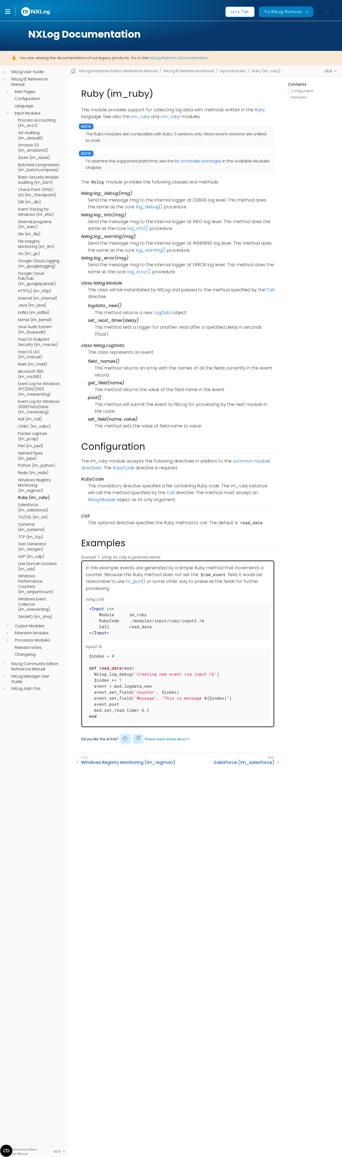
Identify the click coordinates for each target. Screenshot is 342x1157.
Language (24, 106)
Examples (298, 97)
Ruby (260, 110)
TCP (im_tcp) (30, 537)
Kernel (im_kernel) (35, 319)
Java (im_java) (32, 305)
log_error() (139, 272)
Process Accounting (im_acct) (37, 123)
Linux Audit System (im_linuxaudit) (35, 330)
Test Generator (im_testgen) (32, 547)
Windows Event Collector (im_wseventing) (34, 604)
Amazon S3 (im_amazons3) (33, 148)
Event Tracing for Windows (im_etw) (36, 212)
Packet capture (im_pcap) (32, 436)
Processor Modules (32, 640)
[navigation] (4, 72)
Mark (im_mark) (32, 364)
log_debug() (149, 207)
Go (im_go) (29, 253)
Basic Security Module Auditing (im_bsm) (38, 180)
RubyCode (123, 468)
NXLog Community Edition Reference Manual (34, 666)
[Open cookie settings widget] (6, 1151)
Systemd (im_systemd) (31, 527)
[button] (13, 12)
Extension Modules (32, 633)
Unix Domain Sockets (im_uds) (37, 566)
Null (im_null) (30, 419)
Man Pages (25, 91)
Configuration (27, 99)
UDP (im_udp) (31, 556)
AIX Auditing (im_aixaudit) (30, 135)
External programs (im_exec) (35, 224)
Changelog (25, 654)
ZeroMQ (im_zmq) (35, 616)
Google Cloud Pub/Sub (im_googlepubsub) (37, 279)
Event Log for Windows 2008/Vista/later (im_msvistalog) (39, 407)
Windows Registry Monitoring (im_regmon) (34, 485)
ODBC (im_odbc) (34, 426)
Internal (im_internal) (37, 298)
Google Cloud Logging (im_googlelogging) (38, 263)
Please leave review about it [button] (167, 739)
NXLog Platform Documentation (178, 57)
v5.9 (328, 71)
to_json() (135, 581)
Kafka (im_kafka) (33, 312)
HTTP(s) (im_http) (34, 291)
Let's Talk (240, 12)
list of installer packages (198, 161)
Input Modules (28, 113)
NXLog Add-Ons (26, 688)
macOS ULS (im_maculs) (30, 354)
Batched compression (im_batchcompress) (39, 167)
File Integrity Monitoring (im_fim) (36, 244)
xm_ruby (140, 117)
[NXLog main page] (36, 12)
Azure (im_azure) (34, 157)
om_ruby (170, 117)
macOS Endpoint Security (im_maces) (38, 342)
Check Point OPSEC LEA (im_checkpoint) (37, 192)
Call (270, 290)
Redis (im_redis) (33, 472)
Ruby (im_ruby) (34, 497)
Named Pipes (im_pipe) (30, 456)
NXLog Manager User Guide (30, 679)
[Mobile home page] (73, 71)
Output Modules (30, 626)
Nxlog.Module (101, 500)
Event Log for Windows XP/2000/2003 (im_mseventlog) (39, 389)
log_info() (137, 228)
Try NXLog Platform (283, 12)
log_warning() (151, 250)
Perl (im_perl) (30, 446)
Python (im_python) (36, 465)
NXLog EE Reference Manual (29, 82)
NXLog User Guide (27, 72)
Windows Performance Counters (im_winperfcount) (35, 584)
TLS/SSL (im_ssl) (33, 517)
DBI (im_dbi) (29, 202)
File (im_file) (29, 234)
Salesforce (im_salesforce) (33, 507)
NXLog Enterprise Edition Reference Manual (118, 70)
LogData (163, 313)
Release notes (28, 647)
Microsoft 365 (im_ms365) (30, 374)
